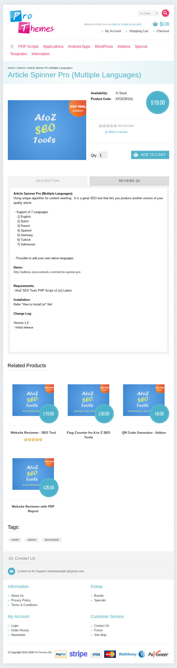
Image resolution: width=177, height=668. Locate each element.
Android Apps (79, 46)
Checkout (162, 31)
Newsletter (18, 635)
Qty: (94, 155)
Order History (20, 630)
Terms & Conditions (24, 605)
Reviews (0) (129, 181)
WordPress (104, 46)
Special (141, 46)
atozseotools (52, 539)
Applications (53, 46)
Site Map (100, 635)
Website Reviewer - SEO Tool (33, 432)
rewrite (15, 539)
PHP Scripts (28, 46)
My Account (113, 31)
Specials (100, 600)
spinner (32, 539)
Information (41, 54)
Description (47, 181)
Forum (98, 630)
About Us (17, 595)
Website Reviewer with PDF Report (33, 509)
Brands (99, 595)
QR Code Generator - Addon (144, 432)
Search (21, 67)
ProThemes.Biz (43, 652)
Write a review (118, 132)
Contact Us (101, 625)
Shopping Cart (138, 31)
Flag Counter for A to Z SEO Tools (88, 435)
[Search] (165, 13)
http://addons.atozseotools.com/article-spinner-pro (47, 272)
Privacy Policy (21, 600)
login (114, 24)
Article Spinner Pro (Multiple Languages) (50, 67)
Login (14, 625)
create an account (131, 24)
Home (12, 46)
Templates (18, 54)
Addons (124, 46)
